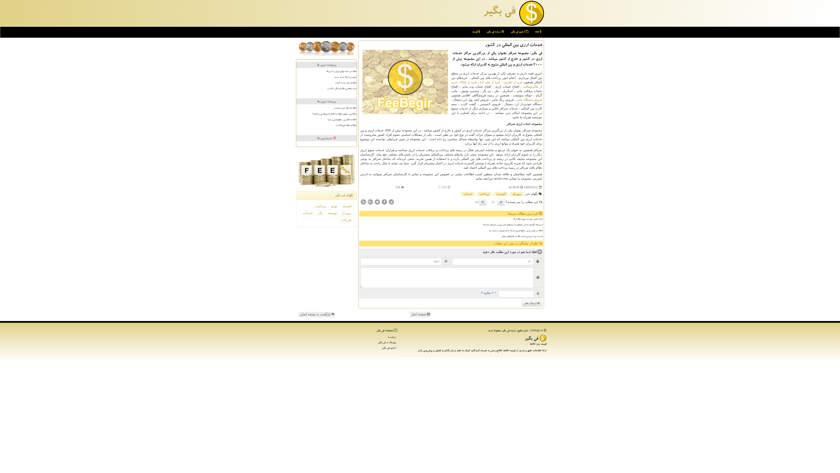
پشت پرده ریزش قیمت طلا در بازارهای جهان (522, 236)
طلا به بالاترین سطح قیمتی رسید (341, 120)
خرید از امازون (513, 82)
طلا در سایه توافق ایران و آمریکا (341, 72)
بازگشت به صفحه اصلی (315, 314)
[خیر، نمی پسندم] (482, 202)
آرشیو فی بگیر (518, 32)
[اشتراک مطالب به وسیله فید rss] (363, 201)
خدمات (468, 194)
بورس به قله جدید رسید (344, 77)
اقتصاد (347, 206)
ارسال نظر (530, 303)
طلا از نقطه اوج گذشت (345, 125)
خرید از (468, 82)
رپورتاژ (517, 194)
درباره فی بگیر (494, 32)
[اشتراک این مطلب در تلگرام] (391, 201)
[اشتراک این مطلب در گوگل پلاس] (370, 201)
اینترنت (501, 194)
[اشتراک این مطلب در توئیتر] (377, 201)
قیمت (475, 32)
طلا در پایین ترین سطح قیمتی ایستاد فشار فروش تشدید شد (515, 231)
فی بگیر (499, 12)
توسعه (332, 213)
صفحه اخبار (419, 314)
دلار (320, 213)
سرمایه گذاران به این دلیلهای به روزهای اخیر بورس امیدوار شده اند (512, 225)
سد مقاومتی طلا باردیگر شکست (341, 89)
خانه (537, 32)
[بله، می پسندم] (501, 202)
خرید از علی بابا (490, 82)
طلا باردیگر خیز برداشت (344, 108)
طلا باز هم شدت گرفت (345, 83)
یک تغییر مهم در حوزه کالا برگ (527, 219)
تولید (334, 206)
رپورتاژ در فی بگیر (387, 342)
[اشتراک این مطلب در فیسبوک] (384, 201)
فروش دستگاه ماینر (529, 99)
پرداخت (484, 194)
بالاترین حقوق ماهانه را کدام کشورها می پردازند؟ (333, 114)
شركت (346, 220)
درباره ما (392, 337)
